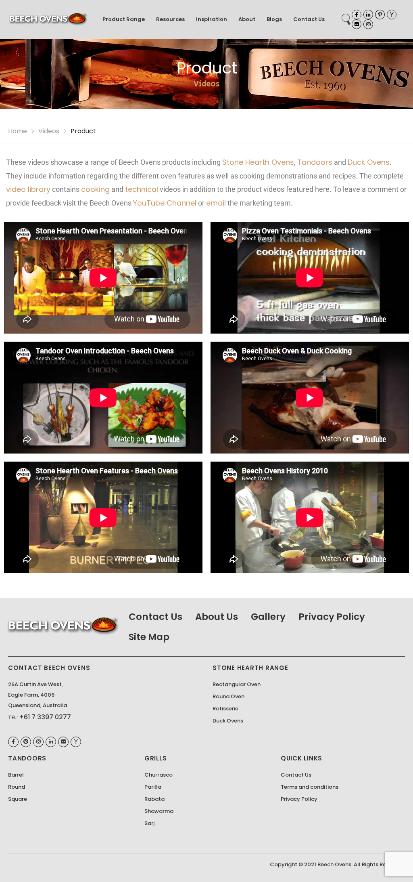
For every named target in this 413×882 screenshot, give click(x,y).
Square (17, 799)
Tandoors (314, 162)
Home (17, 131)
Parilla (152, 787)
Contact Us (309, 19)
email (216, 203)
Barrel (16, 775)
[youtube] (391, 14)
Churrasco (158, 775)
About (246, 19)
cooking (95, 189)
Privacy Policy (331, 616)
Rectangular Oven (237, 684)
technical (141, 189)
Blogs (274, 19)
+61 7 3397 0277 (45, 717)
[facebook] (356, 14)
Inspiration (211, 19)
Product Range (123, 19)
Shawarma (158, 811)
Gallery (268, 616)
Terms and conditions (309, 787)
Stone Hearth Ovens (258, 162)
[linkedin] (368, 14)
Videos (48, 131)
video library (28, 189)
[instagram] (368, 24)
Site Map (149, 636)
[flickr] (356, 24)
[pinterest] (380, 14)
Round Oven (228, 696)
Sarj (149, 823)
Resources (170, 19)
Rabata (154, 799)
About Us (216, 616)
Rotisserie (225, 708)
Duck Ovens (369, 162)
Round (16, 787)
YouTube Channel (164, 203)
